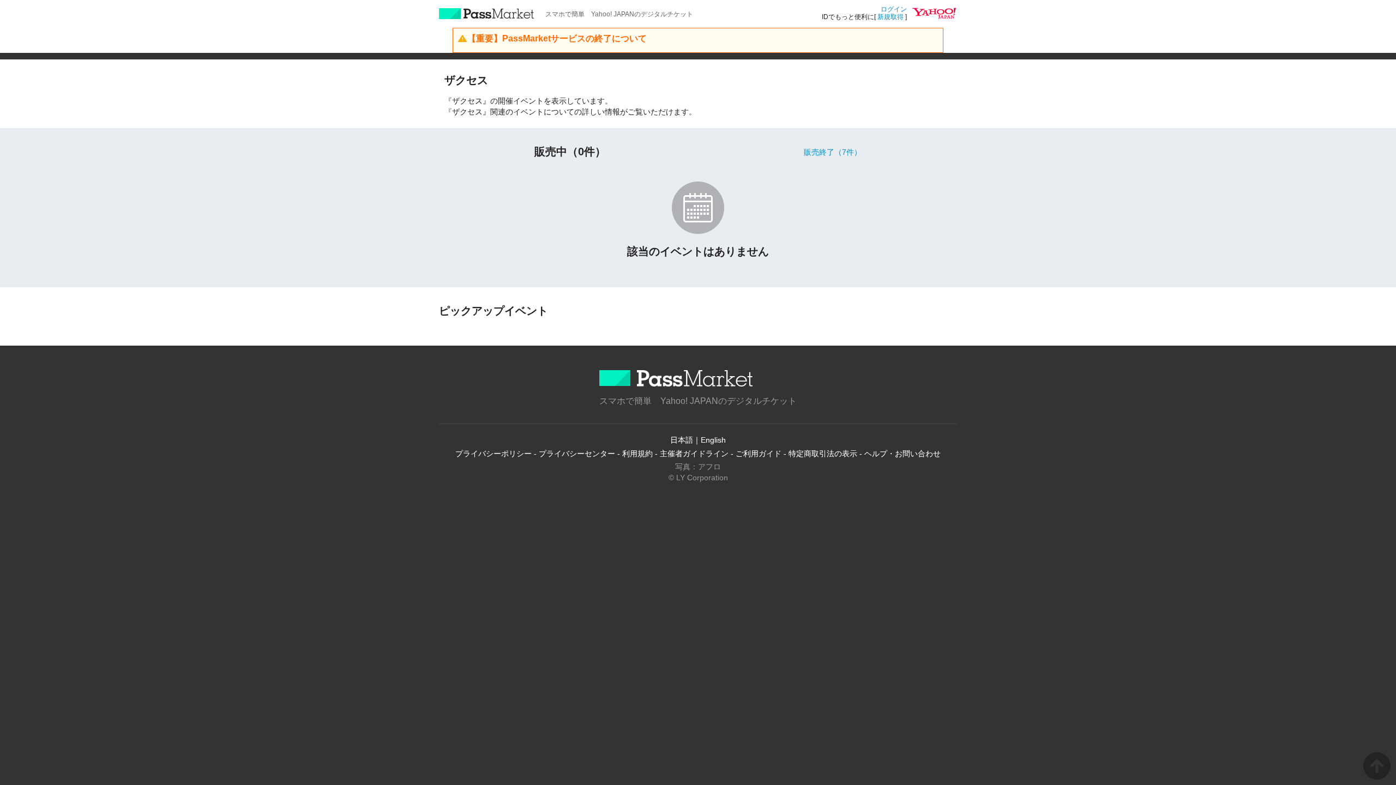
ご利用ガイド (758, 453)
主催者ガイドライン (694, 453)
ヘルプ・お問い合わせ (902, 453)
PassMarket (486, 13)
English (713, 440)
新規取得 (890, 17)
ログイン (894, 9)
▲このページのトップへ (1377, 766)
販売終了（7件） (833, 152)
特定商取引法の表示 (823, 453)
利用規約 (637, 453)
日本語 (681, 440)
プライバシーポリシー (493, 453)
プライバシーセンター (577, 453)
